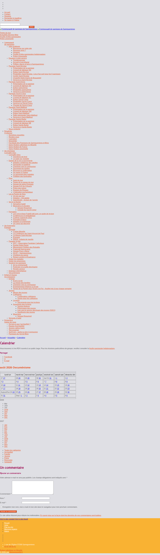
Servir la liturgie (15, 202)
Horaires (7, 16)
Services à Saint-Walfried (23, 117)
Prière (6, 458)
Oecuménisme (14, 273)
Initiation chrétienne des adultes (25, 163)
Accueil (7, 12)
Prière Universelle (20, 56)
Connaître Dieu (14, 155)
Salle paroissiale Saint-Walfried (25, 115)
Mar (5, 429)
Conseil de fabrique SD (22, 86)
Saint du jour (18, 180)
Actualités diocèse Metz (9, 35)
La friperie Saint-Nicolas (22, 235)
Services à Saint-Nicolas (22, 80)
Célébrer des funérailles (22, 176)
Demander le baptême (13, 18)
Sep (6, 412)
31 (50, 378)
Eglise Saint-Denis (20, 88)
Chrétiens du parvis (20, 255)
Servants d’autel (19, 204)
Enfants (12, 279)
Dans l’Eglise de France (18, 147)
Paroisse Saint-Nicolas (17, 66)
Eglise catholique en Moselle (11, 550)
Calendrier (13, 139)
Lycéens (16, 300)
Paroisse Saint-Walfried (18, 107)
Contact (7, 14)
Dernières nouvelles (16, 135)
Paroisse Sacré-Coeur (17, 94)
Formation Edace (19, 220)
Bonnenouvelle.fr (16, 552)
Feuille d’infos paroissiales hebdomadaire (29, 54)
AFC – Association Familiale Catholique (28, 243)
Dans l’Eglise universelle (18, 149)
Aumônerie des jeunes (26, 312)
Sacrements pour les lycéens (28, 302)
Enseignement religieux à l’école (25, 287)
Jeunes (11, 291)
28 (19, 378)
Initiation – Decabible (21, 198)
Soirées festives (23, 306)
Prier (10, 178)
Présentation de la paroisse (23, 68)
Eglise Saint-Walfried (21, 113)
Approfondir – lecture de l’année (25, 200)
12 (28, 385)
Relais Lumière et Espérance (24, 257)
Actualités (11, 338)
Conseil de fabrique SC (22, 97)
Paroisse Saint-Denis (17, 82)
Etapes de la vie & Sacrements (20, 161)
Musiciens (17, 314)
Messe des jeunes (20, 292)
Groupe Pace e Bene (21, 251)
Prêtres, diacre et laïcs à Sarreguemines (28, 64)
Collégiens (17, 294)
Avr (5, 431)
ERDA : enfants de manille (23, 239)
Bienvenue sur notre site (22, 48)
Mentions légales (10, 529)
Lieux (6, 525)
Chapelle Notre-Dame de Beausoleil (27, 78)
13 (40, 385)
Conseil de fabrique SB (22, 123)
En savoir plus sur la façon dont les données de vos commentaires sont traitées (70, 515)
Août (6, 410)
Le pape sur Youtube (21, 159)
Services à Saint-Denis (22, 92)
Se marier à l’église (11, 20)
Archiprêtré (8, 452)
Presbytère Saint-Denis (22, 90)
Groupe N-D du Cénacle (22, 186)
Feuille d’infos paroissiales (10, 37)
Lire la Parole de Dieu (17, 194)
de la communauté (20, 265)
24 (13, 392)
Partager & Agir (14, 241)
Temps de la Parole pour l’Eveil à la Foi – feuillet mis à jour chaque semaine (42, 289)
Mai (5, 433)
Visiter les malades (16, 259)
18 (19, 389)
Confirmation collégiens (26, 296)
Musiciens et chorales (21, 206)
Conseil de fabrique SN (22, 70)
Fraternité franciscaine (21, 249)
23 (68, 389)
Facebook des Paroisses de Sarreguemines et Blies (29, 143)
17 (4, 389)
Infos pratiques (14, 46)
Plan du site (8, 527)
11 (19, 385)
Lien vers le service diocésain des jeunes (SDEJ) (36, 310)
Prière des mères (19, 188)
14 (47, 385)
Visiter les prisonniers (17, 261)
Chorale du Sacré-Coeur (22, 105)
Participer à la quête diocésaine (25, 267)
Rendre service (19, 269)
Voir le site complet (7, 519)
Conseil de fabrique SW (22, 111)
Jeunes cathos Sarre (17, 328)
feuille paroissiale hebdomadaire (102, 348)
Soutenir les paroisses (17, 263)
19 (28, 389)
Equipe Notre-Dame (21, 245)
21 (47, 389)
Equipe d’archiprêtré (16, 326)
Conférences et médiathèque (24, 216)
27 (4, 378)
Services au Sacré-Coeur (23, 103)
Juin (6, 435)
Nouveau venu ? (19, 50)
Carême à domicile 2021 (22, 218)
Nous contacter (14, 129)
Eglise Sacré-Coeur (20, 99)
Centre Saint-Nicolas (21, 76)
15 (58, 385)
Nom (2, 498)
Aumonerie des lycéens (22, 304)
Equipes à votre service (18, 58)
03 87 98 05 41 (10, 546)
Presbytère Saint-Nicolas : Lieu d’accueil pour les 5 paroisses (36, 74)
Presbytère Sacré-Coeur (22, 101)
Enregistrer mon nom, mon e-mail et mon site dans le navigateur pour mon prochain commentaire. (40, 507)
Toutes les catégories (12, 450)
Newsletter (13, 141)
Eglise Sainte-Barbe (21, 125)
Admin (6, 531)
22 (58, 389)
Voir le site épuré (21, 519)
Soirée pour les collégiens (27, 298)
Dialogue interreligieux (17, 271)
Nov (6, 415)
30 (40, 378)
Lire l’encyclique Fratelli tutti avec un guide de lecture (33, 214)
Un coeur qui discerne (21, 223)
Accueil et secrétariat (21, 62)
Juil (5, 437)
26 (28, 392)
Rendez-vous (14, 137)
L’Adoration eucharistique (23, 192)
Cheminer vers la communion (24, 166)
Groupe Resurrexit (24, 208)
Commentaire (6, 494)
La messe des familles (21, 283)
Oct (5, 413)
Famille (7, 454)
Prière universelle (7, 39)
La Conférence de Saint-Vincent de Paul (28, 233)
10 (4, 385)
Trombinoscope (19, 60)
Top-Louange (14, 330)
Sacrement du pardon (21, 168)
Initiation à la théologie (21, 222)
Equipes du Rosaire (20, 190)
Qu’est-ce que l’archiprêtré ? (19, 324)
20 (40, 389)
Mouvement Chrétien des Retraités (26, 247)
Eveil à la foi (18, 281)
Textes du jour (5, 33)
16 (68, 385)
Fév (5, 427)
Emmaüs (16, 237)
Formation (13, 212)
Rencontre (8, 460)
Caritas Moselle (19, 231)
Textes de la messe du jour (23, 182)
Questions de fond (20, 157)
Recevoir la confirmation (22, 170)
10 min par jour (19, 196)
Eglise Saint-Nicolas (21, 72)
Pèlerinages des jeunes (26, 308)
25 (19, 392)
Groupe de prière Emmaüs (23, 184)
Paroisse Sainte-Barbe (17, 119)
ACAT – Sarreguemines (22, 253)
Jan (5, 425)
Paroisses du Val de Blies (19, 334)
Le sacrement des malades (23, 174)
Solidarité (8, 462)
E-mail (3, 503)
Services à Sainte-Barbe (22, 127)
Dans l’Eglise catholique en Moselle (22, 145)
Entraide (12, 229)
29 (28, 378)
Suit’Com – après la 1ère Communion (23, 332)
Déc (6, 417)
